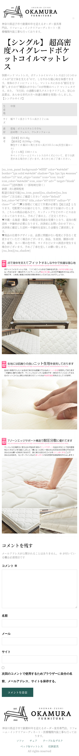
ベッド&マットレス (31, 746)
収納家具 (53, 746)
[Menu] (73, 18)
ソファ (20, 740)
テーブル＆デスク (53, 740)
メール (6, 633)
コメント (9, 566)
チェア (33, 740)
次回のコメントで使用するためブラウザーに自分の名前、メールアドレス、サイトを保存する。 (37, 677)
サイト (6, 651)
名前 (5, 615)
